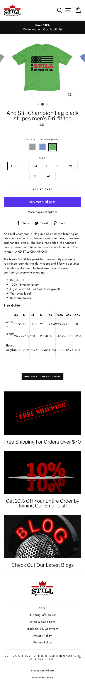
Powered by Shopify (42, 677)
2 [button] (42, 104)
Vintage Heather (32, 147)
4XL (49, 176)
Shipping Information (43, 615)
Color (43, 139)
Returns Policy (42, 642)
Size (42, 158)
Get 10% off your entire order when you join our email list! (42, 657)
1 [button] (38, 104)
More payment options (42, 212)
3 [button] (47, 104)
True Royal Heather (42, 147)
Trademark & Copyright (42, 628)
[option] (42, 27)
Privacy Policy (42, 635)
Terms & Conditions (42, 622)
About (42, 608)
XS (12, 166)
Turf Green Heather (52, 147)
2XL (71, 166)
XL (58, 166)
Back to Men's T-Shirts (46, 376)
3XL (35, 176)
